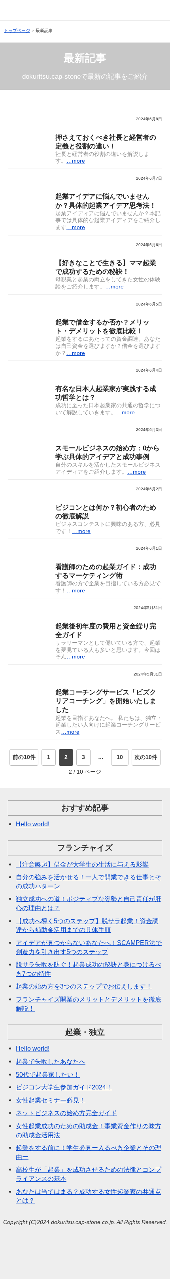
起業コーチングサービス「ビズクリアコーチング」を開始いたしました (105, 701)
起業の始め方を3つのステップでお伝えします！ (84, 986)
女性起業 (75, 253)
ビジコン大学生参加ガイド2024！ (64, 1087)
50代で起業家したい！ (48, 1074)
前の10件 (24, 757)
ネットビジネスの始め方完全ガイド (66, 1112)
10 (120, 757)
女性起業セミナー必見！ (50, 1100)
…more (75, 161)
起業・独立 (78, 127)
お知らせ (75, 682)
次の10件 (145, 757)
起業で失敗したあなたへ (50, 1061)
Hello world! (32, 823)
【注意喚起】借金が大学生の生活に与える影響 (82, 864)
